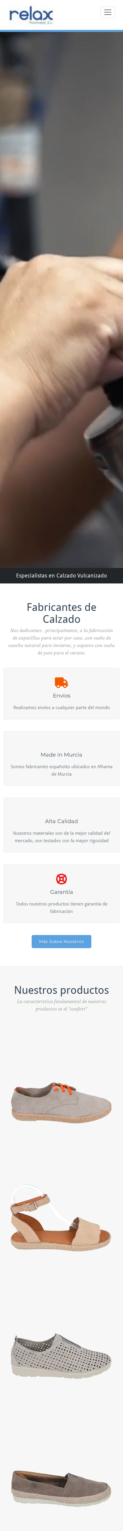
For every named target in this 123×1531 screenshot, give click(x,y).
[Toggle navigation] (108, 12)
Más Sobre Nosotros (61, 941)
